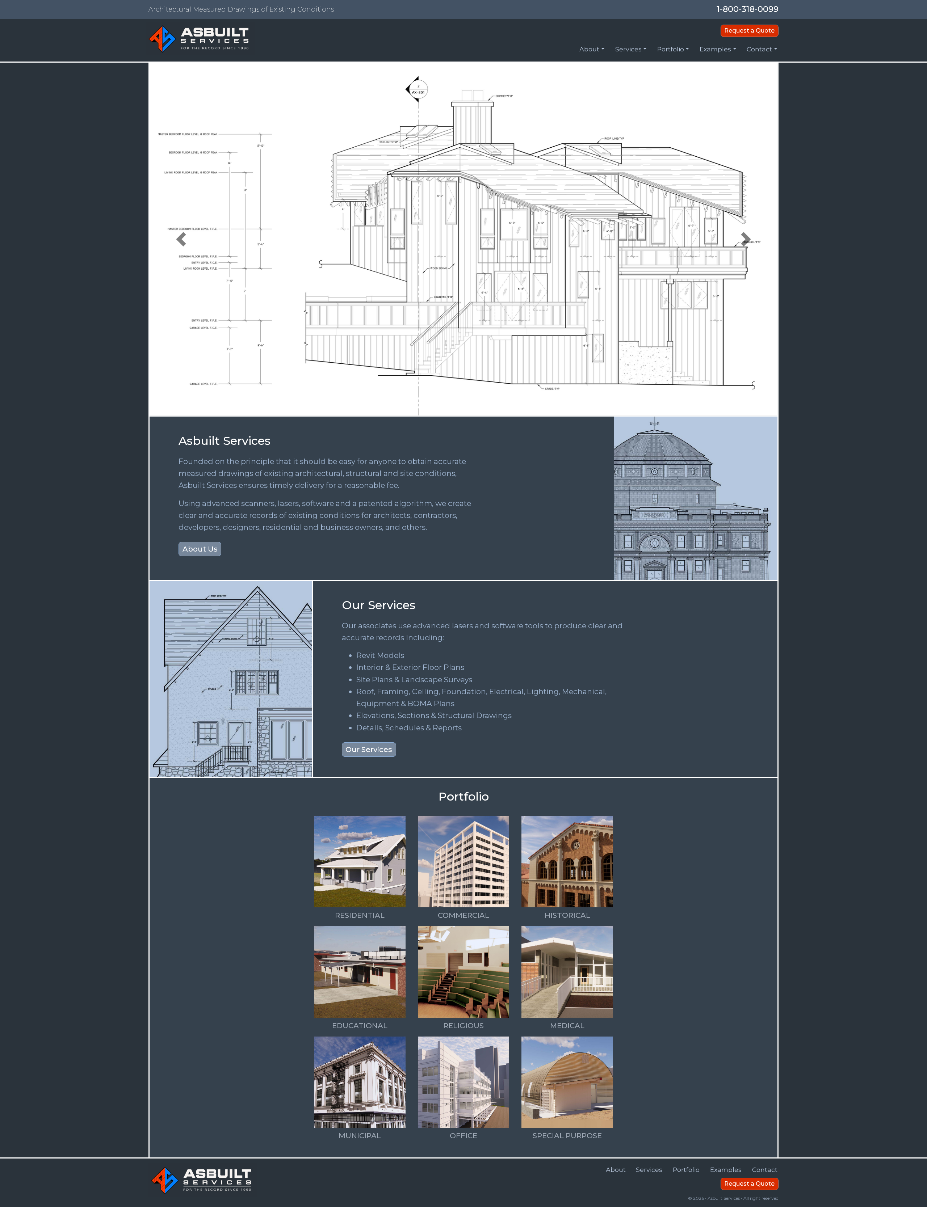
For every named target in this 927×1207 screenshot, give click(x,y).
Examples (726, 1169)
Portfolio (686, 1169)
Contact (764, 1169)
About (616, 1169)
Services (649, 1169)
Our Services (368, 749)
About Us (200, 549)
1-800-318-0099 (748, 9)
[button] (592, 51)
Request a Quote (749, 30)
